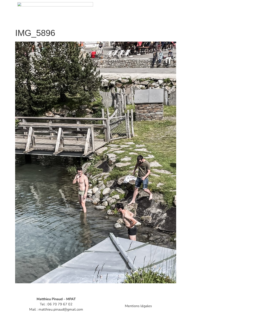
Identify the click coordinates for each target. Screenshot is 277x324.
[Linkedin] (229, 305)
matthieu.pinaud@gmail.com (61, 309)
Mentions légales (138, 306)
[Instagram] (212, 305)
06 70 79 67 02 (59, 304)
